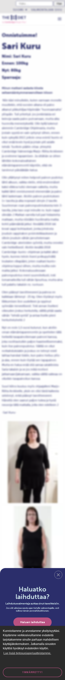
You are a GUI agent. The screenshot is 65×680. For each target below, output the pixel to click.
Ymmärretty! (32, 672)
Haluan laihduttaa (32, 622)
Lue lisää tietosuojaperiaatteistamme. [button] (27, 653)
